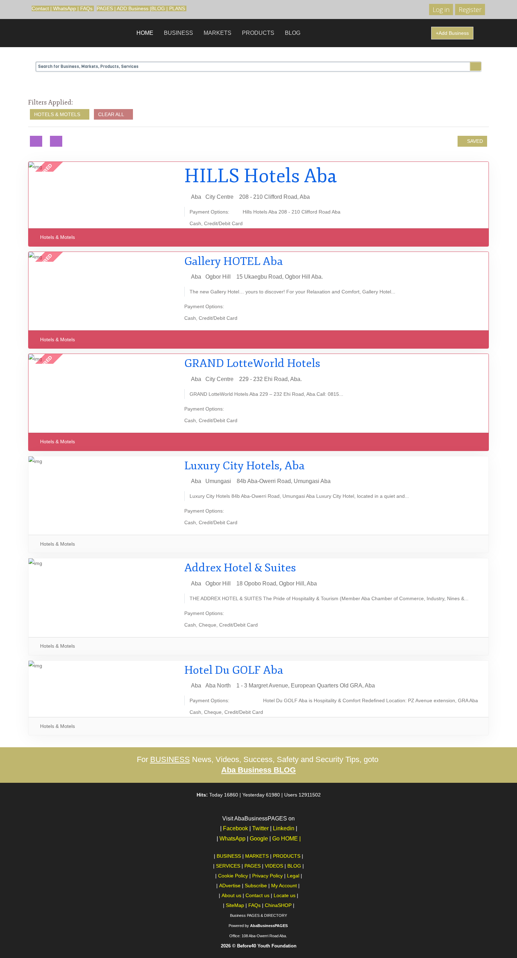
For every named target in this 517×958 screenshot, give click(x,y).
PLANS (177, 8)
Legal (293, 875)
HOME (144, 33)
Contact (40, 8)
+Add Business (452, 33)
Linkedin (283, 828)
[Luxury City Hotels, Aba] (102, 461)
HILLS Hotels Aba (260, 176)
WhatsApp (64, 8)
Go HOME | (286, 839)
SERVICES (228, 866)
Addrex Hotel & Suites (240, 568)
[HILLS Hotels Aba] (102, 167)
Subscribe (256, 885)
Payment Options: (209, 212)
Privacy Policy (267, 875)
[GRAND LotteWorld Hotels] (102, 359)
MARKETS (217, 33)
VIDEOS (274, 866)
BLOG (158, 8)
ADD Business (132, 8)
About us (231, 895)
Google (260, 839)
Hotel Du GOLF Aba (233, 670)
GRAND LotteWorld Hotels (252, 363)
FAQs (86, 8)
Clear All (111, 114)
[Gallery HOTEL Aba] (102, 257)
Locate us (284, 895)
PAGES (105, 8)
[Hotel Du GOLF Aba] (102, 666)
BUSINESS (178, 33)
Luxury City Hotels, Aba (244, 466)
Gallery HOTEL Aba (233, 261)
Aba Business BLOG (258, 770)
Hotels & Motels (58, 114)
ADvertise (230, 885)
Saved (474, 141)
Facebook (235, 828)
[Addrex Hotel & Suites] (102, 563)
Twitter (260, 828)
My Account (284, 885)
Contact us (257, 895)
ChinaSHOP (278, 905)
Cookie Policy (233, 875)
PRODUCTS (258, 33)
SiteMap (235, 905)
